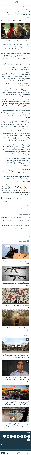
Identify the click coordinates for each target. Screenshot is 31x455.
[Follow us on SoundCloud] (8, 436)
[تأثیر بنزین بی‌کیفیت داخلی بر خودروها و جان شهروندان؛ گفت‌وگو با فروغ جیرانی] (15, 392)
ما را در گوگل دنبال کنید (17, 453)
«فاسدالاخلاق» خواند (22, 107)
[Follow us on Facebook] (21, 436)
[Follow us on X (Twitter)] (14, 436)
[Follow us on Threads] (28, 439)
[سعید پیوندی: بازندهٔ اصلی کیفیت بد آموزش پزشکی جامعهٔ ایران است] (15, 345)
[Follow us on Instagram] (4, 436)
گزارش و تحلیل (23, 241)
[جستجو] (27, 453)
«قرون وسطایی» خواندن (21, 189)
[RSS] (25, 436)
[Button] (19, 21)
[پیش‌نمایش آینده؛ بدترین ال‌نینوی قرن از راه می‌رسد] (15, 318)
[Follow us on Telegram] (18, 436)
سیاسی (28, 9)
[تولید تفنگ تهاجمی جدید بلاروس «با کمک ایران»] (15, 273)
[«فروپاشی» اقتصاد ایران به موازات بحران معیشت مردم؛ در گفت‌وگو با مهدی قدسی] (15, 414)
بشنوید (26, 335)
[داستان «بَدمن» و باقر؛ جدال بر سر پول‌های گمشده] (15, 251)
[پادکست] (8, 453)
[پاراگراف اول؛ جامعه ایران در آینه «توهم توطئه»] (15, 296)
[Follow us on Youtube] (11, 436)
